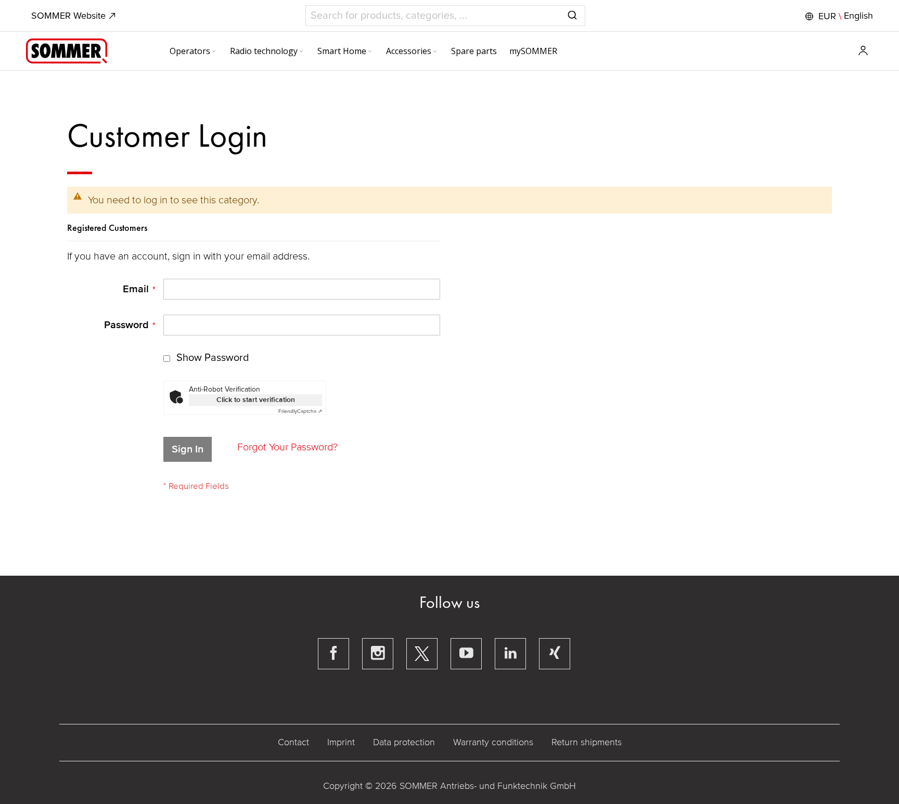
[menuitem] (193, 51)
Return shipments (586, 742)
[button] (838, 16)
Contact (293, 742)
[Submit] (572, 13)
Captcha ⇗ (300, 411)
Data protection (404, 742)
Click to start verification (255, 399)
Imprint (341, 742)
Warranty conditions (493, 742)
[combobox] (445, 15)
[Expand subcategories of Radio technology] (301, 52)
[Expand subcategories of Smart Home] (370, 52)
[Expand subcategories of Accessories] (435, 52)
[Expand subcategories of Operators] (213, 52)
